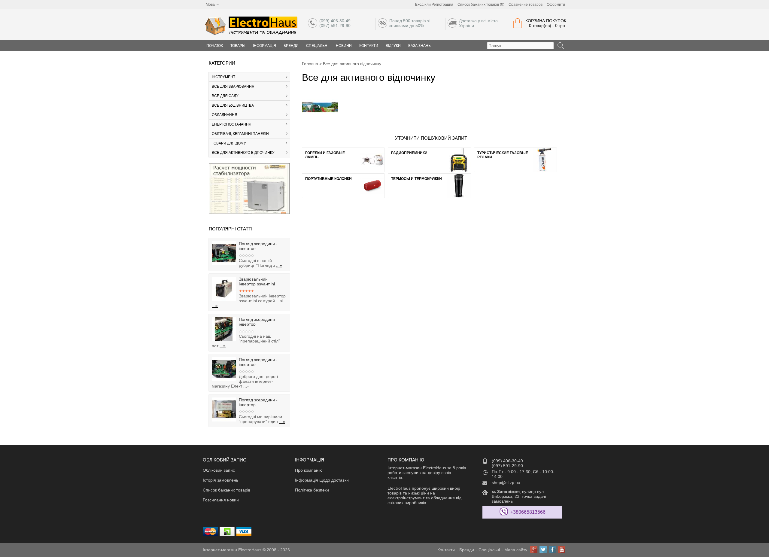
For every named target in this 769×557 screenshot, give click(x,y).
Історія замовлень (220, 480)
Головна (310, 63)
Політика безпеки (312, 490)
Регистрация (442, 4)
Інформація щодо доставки (322, 480)
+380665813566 (528, 512)
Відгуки (393, 46)
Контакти (368, 46)
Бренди (291, 46)
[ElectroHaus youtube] (561, 549)
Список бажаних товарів (226, 490)
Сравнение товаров (526, 4)
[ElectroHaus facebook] (552, 549)
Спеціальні (317, 46)
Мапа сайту (515, 549)
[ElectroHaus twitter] (543, 549)
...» (279, 265)
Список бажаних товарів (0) (480, 4)
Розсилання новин (221, 500)
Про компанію (309, 470)
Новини (344, 46)
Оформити (556, 4)
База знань (419, 46)
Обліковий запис (219, 470)
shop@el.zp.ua (506, 482)
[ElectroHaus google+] (533, 549)
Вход (419, 4)
